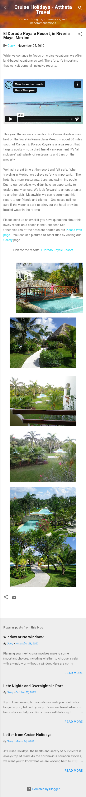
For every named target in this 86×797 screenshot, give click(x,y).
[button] (80, 34)
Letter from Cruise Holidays (27, 734)
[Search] (80, 8)
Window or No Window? (23, 637)
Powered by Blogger (46, 789)
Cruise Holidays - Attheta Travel (43, 9)
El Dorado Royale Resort (56, 250)
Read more (73, 673)
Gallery (8, 240)
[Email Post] (14, 599)
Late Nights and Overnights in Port (33, 686)
